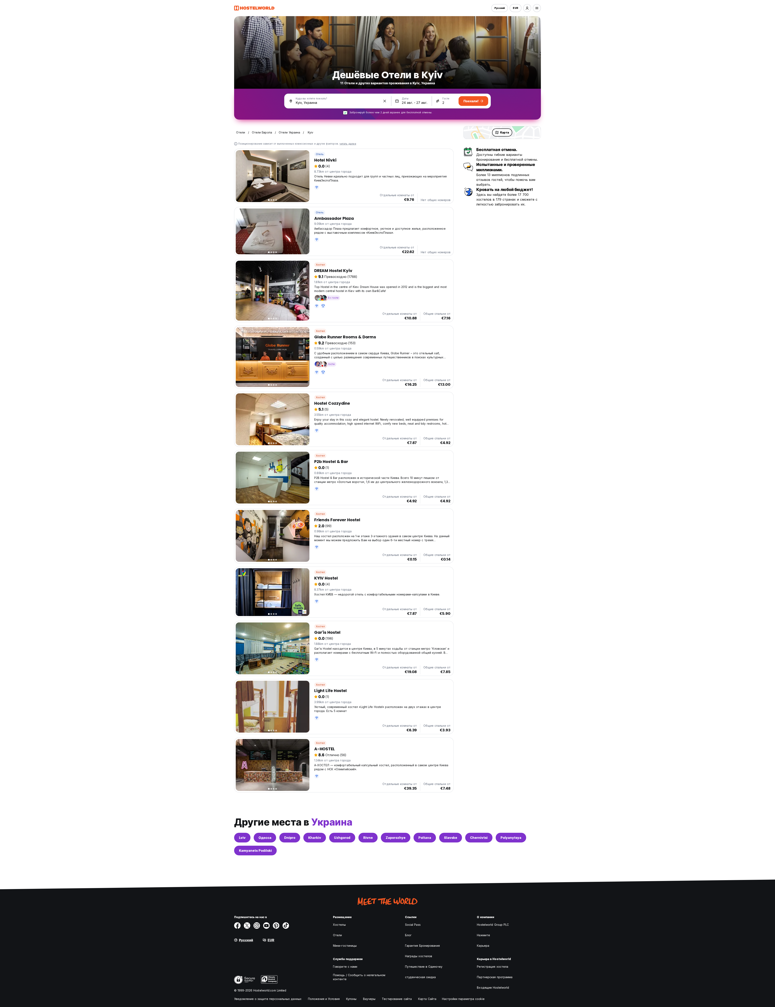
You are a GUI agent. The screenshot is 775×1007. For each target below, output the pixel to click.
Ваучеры (369, 999)
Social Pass (413, 924)
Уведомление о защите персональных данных (268, 999)
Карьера (483, 945)
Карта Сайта (427, 999)
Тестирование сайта (397, 999)
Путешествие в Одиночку (423, 966)
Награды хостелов (418, 956)
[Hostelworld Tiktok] (286, 925)
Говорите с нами (345, 966)
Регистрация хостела (492, 966)
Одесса (265, 838)
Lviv (242, 838)
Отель (320, 154)
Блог (408, 935)
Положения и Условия (324, 999)
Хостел (320, 264)
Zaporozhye (395, 838)
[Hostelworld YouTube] (266, 925)
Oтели (337, 935)
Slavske (450, 838)
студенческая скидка (420, 977)
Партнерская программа (494, 977)
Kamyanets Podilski (255, 851)
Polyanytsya (511, 838)
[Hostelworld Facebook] (237, 925)
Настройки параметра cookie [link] (463, 999)
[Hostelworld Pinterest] (276, 925)
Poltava (424, 838)
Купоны (351, 999)
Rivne (368, 838)
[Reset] (385, 101)
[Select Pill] (527, 8)
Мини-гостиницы (345, 945)
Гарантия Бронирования (422, 945)
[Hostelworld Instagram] (256, 925)
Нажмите (483, 935)
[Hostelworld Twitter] (247, 925)
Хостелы (339, 924)
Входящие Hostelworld (493, 987)
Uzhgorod (342, 838)
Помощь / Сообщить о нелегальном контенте (359, 977)
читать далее (347, 143)
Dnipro (289, 838)
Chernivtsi (479, 838)
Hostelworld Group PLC (493, 924)
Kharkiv (314, 838)
